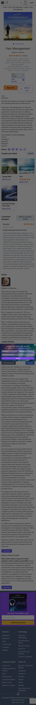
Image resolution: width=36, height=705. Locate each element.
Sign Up (18, 358)
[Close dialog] (35, 344)
